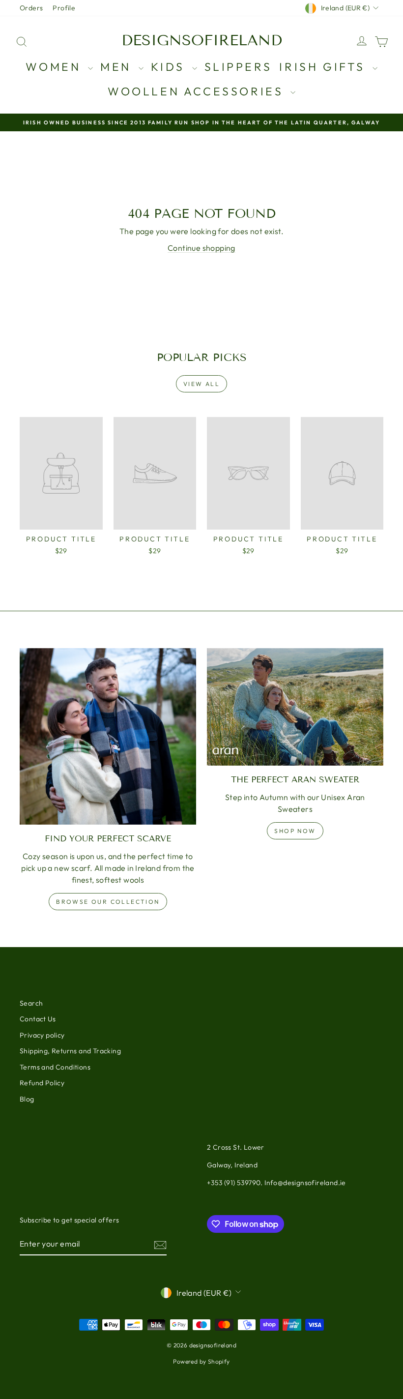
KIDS (170, 67)
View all (201, 383)
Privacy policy (42, 1035)
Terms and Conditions (55, 1067)
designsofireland (201, 40)
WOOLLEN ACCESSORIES (198, 91)
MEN (118, 67)
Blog (27, 1099)
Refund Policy (42, 1082)
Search (31, 1003)
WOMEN (56, 67)
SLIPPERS (238, 67)
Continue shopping (201, 248)
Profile (64, 7)
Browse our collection (107, 901)
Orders (31, 7)
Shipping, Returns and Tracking (70, 1050)
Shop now (295, 830)
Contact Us (38, 1018)
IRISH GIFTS (324, 67)
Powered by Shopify (201, 1361)
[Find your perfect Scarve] (108, 736)
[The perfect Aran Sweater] (295, 707)
